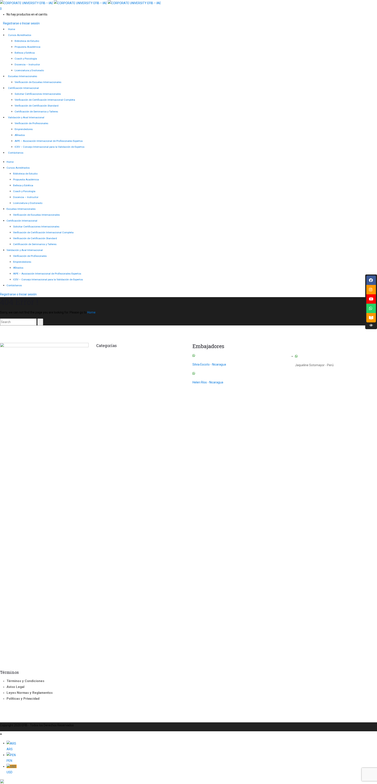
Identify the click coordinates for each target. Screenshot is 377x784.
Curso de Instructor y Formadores (121, 354)
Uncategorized (103, 373)
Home (91, 312)
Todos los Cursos (148, 366)
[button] (188, 781)
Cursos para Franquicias (118, 360)
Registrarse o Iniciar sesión (21, 23)
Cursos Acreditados (165, 354)
